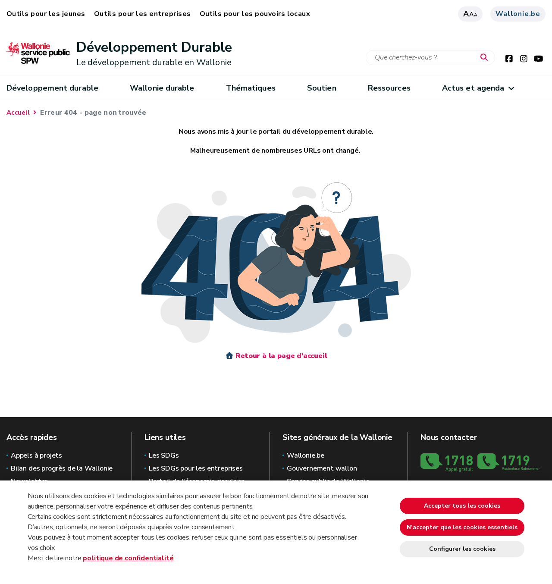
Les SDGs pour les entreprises (196, 468)
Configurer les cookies (462, 549)
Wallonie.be (518, 14)
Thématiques (251, 88)
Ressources (389, 88)
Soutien (321, 88)
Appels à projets (36, 455)
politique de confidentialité (128, 558)
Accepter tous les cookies (462, 506)
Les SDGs (164, 455)
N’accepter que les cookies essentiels (462, 527)
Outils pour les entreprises (142, 14)
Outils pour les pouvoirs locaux (255, 14)
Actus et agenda (473, 88)
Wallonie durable (162, 88)
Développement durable (52, 88)
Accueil (18, 112)
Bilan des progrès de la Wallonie (62, 468)
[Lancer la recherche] (486, 57)
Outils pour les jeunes (45, 14)
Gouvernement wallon (322, 468)
